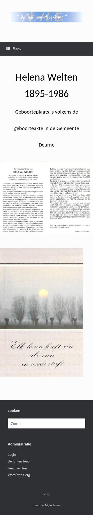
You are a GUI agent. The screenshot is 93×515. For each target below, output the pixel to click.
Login (12, 454)
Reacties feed (18, 468)
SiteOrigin (45, 505)
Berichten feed (18, 461)
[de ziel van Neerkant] (46, 17)
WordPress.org (19, 474)
